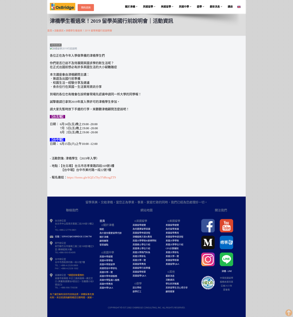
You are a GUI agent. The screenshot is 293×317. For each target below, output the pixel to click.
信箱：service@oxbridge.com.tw (73, 236)
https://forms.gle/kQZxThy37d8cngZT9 (91, 177)
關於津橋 (130, 6)
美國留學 (166, 6)
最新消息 (215, 6)
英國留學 (148, 6)
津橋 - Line (227, 271)
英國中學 (184, 6)
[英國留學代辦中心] (64, 7)
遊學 (200, 6)
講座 (230, 6)
